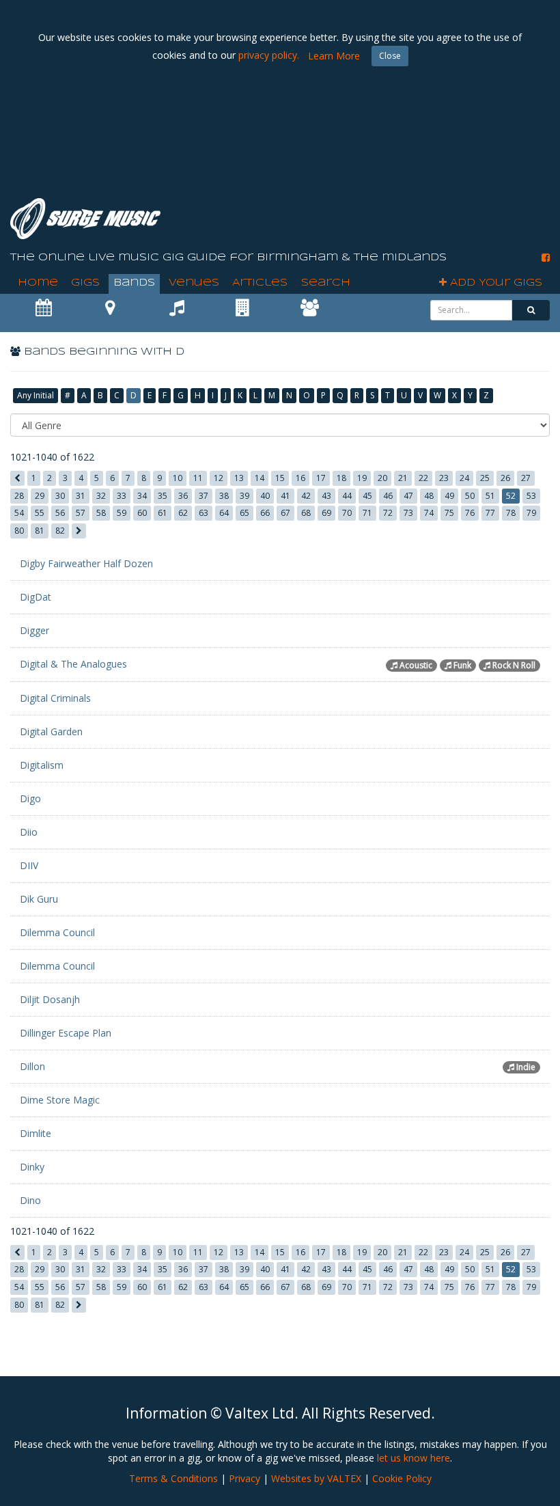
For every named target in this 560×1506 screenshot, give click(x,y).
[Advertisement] (301, 150)
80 (19, 530)
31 (80, 496)
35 (162, 496)
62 (183, 513)
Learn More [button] (334, 55)
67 (285, 513)
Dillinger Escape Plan (65, 1032)
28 (19, 496)
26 (505, 478)
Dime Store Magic (60, 1099)
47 (408, 496)
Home (38, 283)
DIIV (29, 865)
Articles (260, 283)
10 (177, 478)
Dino (30, 1200)
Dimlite (35, 1133)
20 (382, 478)
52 (511, 496)
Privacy (244, 1478)
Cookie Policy (402, 1478)
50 (470, 496)
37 (203, 496)
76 (470, 513)
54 (19, 513)
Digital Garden (51, 731)
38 (224, 496)
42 (306, 496)
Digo (30, 798)
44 (347, 496)
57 (80, 513)
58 (101, 513)
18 (341, 478)
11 (198, 478)
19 (362, 478)
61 (162, 513)
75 (449, 513)
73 (408, 513)
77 (490, 513)
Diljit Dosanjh (50, 999)
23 (444, 478)
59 (121, 513)
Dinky (32, 1166)
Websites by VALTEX (316, 1478)
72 (388, 513)
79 (531, 513)
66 (265, 513)
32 (101, 496)
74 (429, 513)
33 (121, 496)
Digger (34, 630)
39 (244, 496)
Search (325, 283)
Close (390, 55)
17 (321, 478)
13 (239, 478)
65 (244, 513)
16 (300, 478)
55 (39, 513)
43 (326, 496)
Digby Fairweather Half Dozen (86, 563)
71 (367, 513)
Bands (134, 283)
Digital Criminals (55, 698)
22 (423, 478)
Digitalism (42, 764)
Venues (194, 283)
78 (511, 513)
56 (60, 513)
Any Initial (35, 395)
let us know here (413, 1457)
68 (306, 513)
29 (39, 496)
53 (531, 496)
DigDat (35, 596)
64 (224, 513)
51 (490, 496)
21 (403, 478)
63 (203, 513)
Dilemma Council (57, 932)
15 (280, 478)
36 (183, 496)
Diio (29, 831)
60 (142, 513)
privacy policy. (268, 55)
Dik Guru (39, 898)
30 (60, 496)
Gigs (85, 283)
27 (526, 478)
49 (449, 496)
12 (218, 478)
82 (60, 530)
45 (367, 496)
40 (265, 496)
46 (388, 496)
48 (429, 496)
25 (485, 478)
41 (285, 496)
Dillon (32, 1066)
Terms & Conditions (173, 1478)
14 (259, 478)
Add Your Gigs (494, 283)
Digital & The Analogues (73, 663)
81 (39, 530)
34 (142, 496)
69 (326, 513)
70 (347, 513)
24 (464, 478)
